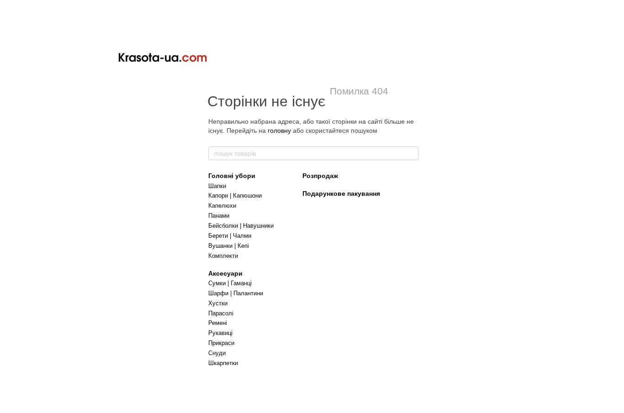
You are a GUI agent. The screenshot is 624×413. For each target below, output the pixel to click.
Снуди (217, 353)
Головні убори (231, 175)
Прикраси (221, 343)
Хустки (217, 303)
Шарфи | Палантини (235, 293)
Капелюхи (222, 205)
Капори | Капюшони (235, 195)
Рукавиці (220, 332)
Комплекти (223, 255)
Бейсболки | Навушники (241, 225)
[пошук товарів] (411, 153)
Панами (218, 215)
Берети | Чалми (229, 235)
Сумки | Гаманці (230, 283)
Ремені (217, 322)
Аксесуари (225, 273)
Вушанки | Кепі (228, 245)
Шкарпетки (223, 363)
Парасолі (220, 313)
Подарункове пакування (341, 193)
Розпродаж (320, 175)
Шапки (217, 186)
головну (279, 130)
